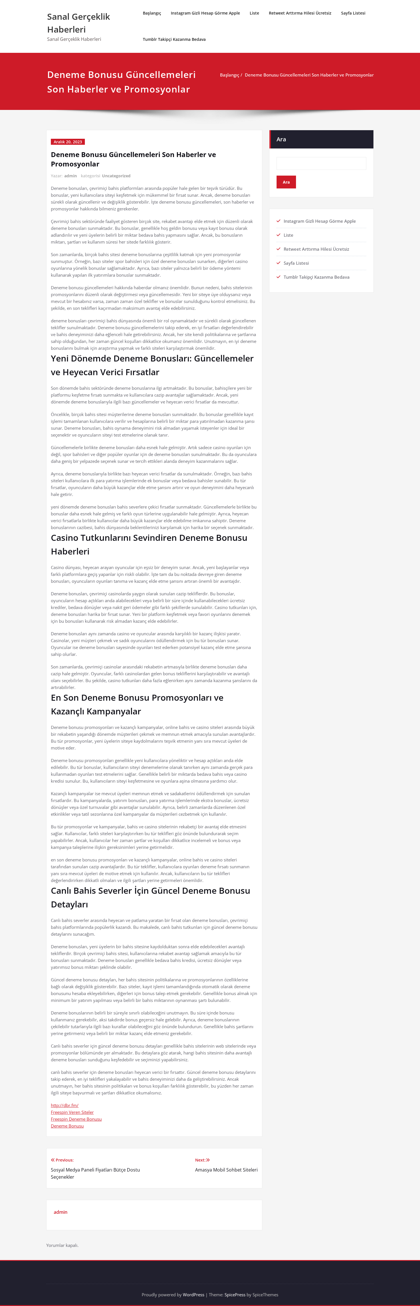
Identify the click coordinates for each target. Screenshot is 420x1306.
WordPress (193, 1294)
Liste (254, 13)
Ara (281, 139)
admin (70, 175)
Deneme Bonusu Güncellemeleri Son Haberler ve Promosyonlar (309, 75)
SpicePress (235, 1294)
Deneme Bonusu (67, 1126)
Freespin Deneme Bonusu (76, 1119)
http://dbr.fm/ (65, 1105)
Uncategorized (116, 175)
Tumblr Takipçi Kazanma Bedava (174, 39)
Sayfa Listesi (353, 13)
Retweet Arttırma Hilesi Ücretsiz (300, 13)
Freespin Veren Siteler (72, 1112)
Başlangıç (152, 13)
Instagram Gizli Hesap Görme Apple (205, 13)
